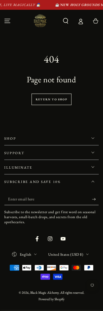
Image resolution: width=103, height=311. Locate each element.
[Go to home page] (40, 21)
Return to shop (51, 99)
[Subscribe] (95, 199)
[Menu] (7, 21)
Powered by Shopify (51, 299)
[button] (65, 21)
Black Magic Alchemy (44, 292)
